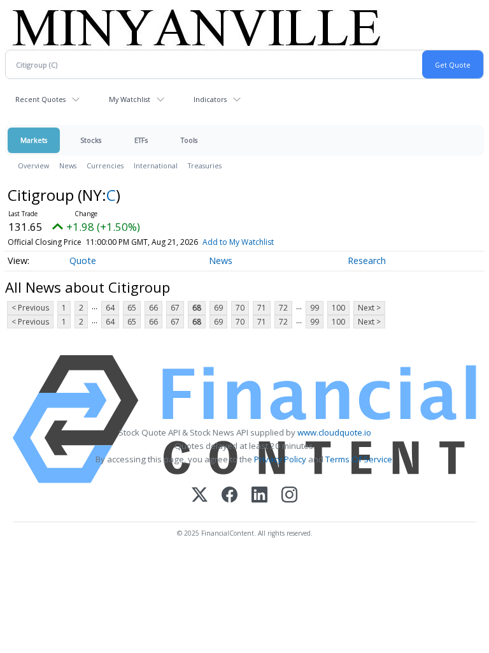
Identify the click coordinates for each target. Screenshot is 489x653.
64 (110, 307)
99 (314, 307)
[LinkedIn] (259, 495)
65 (131, 307)
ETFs (141, 140)
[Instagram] (289, 495)
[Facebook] (229, 495)
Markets (33, 140)
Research (367, 260)
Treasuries (205, 165)
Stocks (90, 140)
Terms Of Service (358, 459)
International (156, 165)
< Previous (30, 307)
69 (218, 307)
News (67, 165)
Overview (33, 165)
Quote (82, 260)
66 (153, 307)
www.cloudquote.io (334, 432)
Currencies (105, 165)
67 (175, 307)
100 (338, 307)
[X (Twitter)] (200, 495)
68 (196, 307)
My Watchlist (129, 99)
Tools (189, 140)
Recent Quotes (40, 99)
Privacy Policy (280, 459)
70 (240, 307)
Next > (369, 307)
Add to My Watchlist (238, 242)
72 (283, 307)
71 (261, 307)
